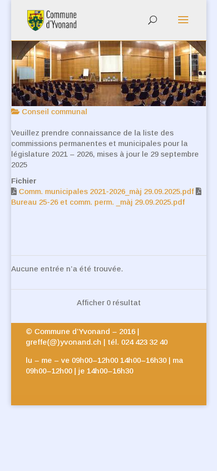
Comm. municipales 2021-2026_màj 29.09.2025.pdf (106, 191)
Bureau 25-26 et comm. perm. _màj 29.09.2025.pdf (98, 202)
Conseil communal (53, 111)
